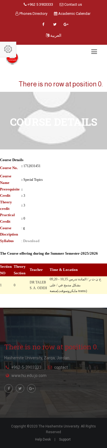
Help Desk (43, 439)
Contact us (72, 4)
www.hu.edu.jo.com (29, 375)
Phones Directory (33, 13)
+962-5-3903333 (26, 367)
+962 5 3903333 (40, 4)
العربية (55, 35)
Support (65, 439)
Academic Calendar (73, 13)
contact (61, 367)
